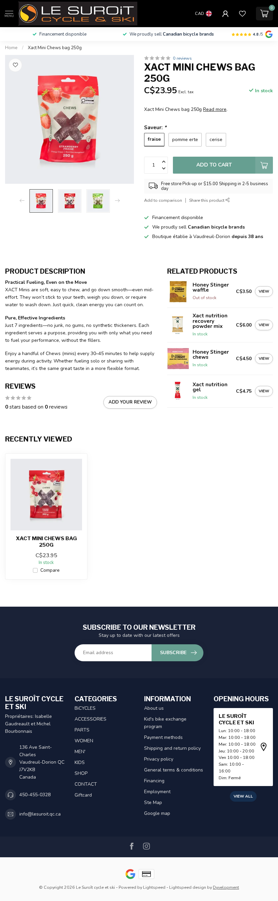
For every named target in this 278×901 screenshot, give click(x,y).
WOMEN (84, 741)
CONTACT (86, 784)
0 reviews (182, 58)
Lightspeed (154, 887)
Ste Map (153, 802)
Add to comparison (163, 200)
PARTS (82, 730)
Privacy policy (158, 759)
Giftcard (83, 795)
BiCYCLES (85, 708)
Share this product (207, 200)
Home (11, 48)
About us (154, 708)
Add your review (130, 402)
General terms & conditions (173, 770)
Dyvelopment (226, 887)
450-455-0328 (35, 794)
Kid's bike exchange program (165, 723)
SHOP (81, 773)
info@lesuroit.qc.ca (40, 814)
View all (243, 796)
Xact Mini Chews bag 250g (55, 48)
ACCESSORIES (90, 719)
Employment (157, 791)
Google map (157, 813)
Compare (50, 570)
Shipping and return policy (172, 748)
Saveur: (155, 127)
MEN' (80, 751)
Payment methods (163, 737)
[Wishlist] (242, 13)
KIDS (80, 762)
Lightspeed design (187, 887)
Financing (154, 781)
